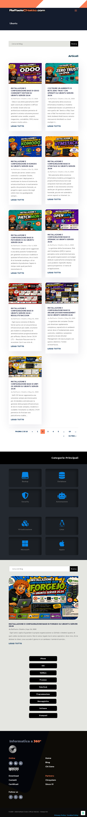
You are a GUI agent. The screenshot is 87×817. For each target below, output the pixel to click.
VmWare (43, 673)
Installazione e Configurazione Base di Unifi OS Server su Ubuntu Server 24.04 (24, 385)
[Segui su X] (16, 797)
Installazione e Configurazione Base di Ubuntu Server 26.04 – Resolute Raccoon (22, 312)
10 (70, 431)
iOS (43, 666)
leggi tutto (17, 126)
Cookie (70, 815)
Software (43, 708)
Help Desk (43, 687)
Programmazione (43, 694)
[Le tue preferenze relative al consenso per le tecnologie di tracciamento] (83, 813)
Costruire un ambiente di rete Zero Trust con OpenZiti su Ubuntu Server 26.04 (60, 92)
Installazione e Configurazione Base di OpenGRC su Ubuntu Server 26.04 (61, 238)
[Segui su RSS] (16, 763)
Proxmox (43, 680)
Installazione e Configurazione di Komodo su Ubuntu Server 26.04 (24, 163)
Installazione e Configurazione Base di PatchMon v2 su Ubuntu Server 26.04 (22, 239)
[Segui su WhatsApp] (21, 763)
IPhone (43, 659)
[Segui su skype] (11, 763)
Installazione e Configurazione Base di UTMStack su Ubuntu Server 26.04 (61, 165)
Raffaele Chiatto (20, 99)
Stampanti (43, 715)
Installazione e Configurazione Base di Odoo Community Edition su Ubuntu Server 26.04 (25, 92)
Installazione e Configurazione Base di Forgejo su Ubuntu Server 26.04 (43, 625)
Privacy (57, 815)
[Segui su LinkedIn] (21, 797)
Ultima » (72, 436)
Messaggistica (43, 701)
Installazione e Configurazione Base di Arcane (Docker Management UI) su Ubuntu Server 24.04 (62, 311)
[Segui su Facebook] (11, 797)
